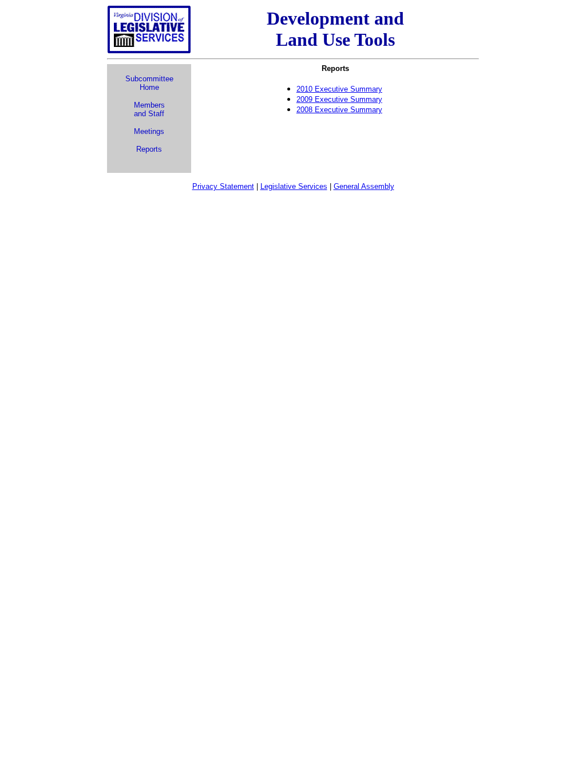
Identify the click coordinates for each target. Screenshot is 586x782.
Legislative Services (293, 186)
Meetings (149, 131)
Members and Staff (149, 109)
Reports (149, 149)
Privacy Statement (223, 186)
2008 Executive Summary (339, 109)
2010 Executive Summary (339, 89)
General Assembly (364, 186)
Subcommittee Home (149, 83)
